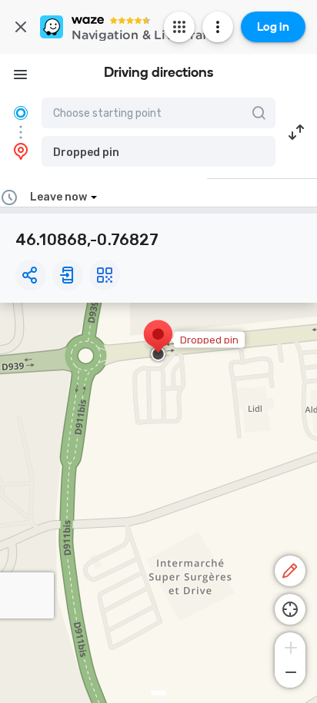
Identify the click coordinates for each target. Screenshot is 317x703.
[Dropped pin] (158, 342)
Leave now (58, 197)
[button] (158, 151)
